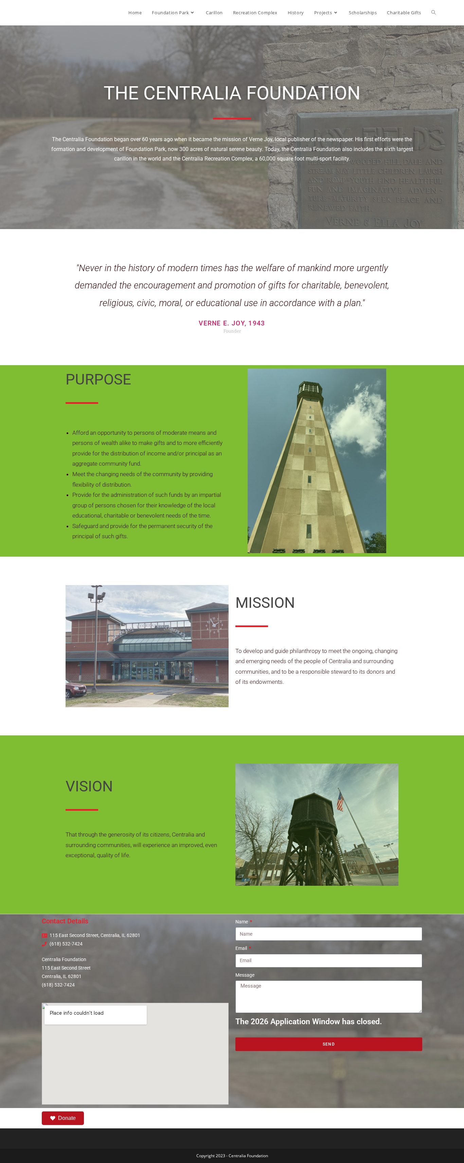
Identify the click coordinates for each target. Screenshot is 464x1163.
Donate (67, 1118)
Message (244, 975)
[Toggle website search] (433, 12)
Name (242, 921)
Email (241, 948)
